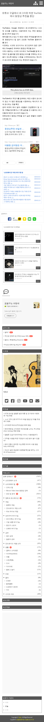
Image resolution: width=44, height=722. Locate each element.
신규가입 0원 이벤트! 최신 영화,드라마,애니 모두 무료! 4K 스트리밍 (15, 133)
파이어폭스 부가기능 (23, 519)
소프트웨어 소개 (23, 480)
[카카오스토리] (24, 219)
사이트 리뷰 (23, 594)
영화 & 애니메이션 (23, 498)
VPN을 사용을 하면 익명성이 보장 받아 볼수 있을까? (21, 439)
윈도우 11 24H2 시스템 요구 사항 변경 (14, 177)
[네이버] (29, 219)
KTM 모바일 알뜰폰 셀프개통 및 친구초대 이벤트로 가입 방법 (21, 414)
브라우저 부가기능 (23, 516)
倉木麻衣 (23, 584)
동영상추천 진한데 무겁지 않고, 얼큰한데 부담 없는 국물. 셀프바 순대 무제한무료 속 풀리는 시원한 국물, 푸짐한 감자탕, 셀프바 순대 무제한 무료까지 (15, 149)
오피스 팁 (23, 487)
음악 (23, 578)
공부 (23, 533)
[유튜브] (25, 401)
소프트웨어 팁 (16, 22)
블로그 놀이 (23, 570)
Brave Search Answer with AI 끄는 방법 (16, 179)
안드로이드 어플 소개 (23, 543)
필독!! (8, 332)
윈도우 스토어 (23, 525)
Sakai (20, 717)
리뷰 (23, 574)
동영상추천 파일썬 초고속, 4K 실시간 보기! (14, 129)
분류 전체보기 (22, 476)
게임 (23, 502)
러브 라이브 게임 (23, 511)
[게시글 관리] (13, 162)
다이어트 (23, 566)
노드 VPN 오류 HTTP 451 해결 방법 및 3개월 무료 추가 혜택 (21, 420)
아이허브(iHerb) (23, 554)
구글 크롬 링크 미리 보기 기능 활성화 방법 (15, 185)
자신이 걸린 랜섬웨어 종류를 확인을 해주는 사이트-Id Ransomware (21, 451)
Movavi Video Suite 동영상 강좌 (23, 491)
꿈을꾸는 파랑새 (7, 3)
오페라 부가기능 (23, 528)
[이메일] (37, 401)
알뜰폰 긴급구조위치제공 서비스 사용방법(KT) (21, 435)
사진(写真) (23, 560)
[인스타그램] (19, 401)
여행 (23, 557)
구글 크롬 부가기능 (23, 522)
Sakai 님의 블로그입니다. (13, 311)
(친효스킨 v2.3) (29, 720)
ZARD (23, 581)
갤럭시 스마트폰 (23, 550)
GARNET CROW (23, 587)
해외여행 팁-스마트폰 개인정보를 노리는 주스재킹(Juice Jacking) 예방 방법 (21, 430)
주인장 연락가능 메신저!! (14, 345)
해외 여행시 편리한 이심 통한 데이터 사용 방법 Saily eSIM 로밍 (20, 445)
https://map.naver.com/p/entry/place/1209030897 (19, 142)
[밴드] (34, 219)
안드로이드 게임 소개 (23, 508)
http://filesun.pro (10, 125)
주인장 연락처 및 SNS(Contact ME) (18, 336)
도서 (23, 563)
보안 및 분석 (23, 494)
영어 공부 (23, 536)
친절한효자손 (20, 719)
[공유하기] (10, 162)
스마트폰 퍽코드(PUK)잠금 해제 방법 (18, 425)
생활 (23, 547)
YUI (23, 590)
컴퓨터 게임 (23, 505)
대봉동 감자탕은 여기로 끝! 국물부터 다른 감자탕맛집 (14, 145)
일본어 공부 (23, 539)
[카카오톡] (19, 219)
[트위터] (14, 219)
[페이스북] (9, 219)
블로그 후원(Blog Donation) (16, 340)
